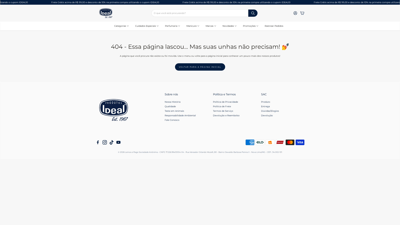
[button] (205, 13)
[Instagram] (104, 142)
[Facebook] (98, 142)
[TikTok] (111, 142)
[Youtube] (118, 142)
